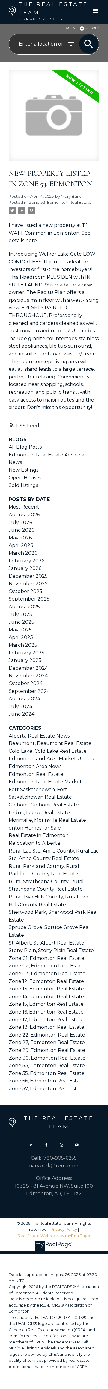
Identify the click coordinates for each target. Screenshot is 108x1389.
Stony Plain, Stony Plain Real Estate (51, 950)
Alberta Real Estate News (39, 736)
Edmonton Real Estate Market (45, 782)
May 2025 (20, 630)
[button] (31, 1144)
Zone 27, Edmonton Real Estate (47, 1042)
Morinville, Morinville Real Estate (47, 820)
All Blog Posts (25, 447)
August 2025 (24, 607)
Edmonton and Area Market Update (52, 758)
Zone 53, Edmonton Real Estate (60, 202)
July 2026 (20, 522)
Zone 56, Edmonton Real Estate (47, 1081)
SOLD (95, 28)
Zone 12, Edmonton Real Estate (46, 981)
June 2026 (21, 530)
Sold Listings (23, 485)
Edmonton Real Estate (36, 774)
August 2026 (24, 515)
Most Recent (24, 507)
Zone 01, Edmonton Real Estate (46, 958)
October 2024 (26, 683)
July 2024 (20, 706)
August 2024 (24, 699)
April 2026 (21, 545)
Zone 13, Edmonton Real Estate (46, 989)
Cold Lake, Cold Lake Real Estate (48, 751)
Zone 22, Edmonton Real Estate (47, 1035)
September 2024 (29, 691)
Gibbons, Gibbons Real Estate (44, 805)
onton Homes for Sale (35, 828)
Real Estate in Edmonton (39, 835)
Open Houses (25, 478)
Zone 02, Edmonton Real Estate (47, 966)
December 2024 (28, 668)
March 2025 (23, 645)
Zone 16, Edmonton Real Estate (46, 1012)
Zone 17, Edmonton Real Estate (46, 1019)
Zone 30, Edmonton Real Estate (47, 1058)
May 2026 (20, 538)
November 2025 (28, 583)
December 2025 (28, 576)
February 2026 (26, 561)
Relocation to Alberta (34, 843)
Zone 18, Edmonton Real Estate (46, 1027)
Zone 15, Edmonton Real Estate (46, 1004)
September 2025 (29, 599)
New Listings (23, 470)
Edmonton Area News (35, 766)
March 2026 (23, 553)
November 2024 (28, 675)
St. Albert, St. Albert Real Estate (46, 943)
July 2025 (20, 614)
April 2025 (21, 637)
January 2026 (25, 568)
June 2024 (21, 714)
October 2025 (25, 591)
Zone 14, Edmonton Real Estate (46, 996)
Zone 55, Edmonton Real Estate (47, 1073)
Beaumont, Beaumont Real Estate (50, 743)
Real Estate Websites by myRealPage (54, 1235)
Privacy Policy (63, 1229)
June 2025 (21, 622)
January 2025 (25, 660)
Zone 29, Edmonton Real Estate (47, 1050)
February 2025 (26, 653)
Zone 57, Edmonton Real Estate (47, 1088)
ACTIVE (71, 28)
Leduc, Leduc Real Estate (39, 812)
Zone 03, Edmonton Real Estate (47, 973)
